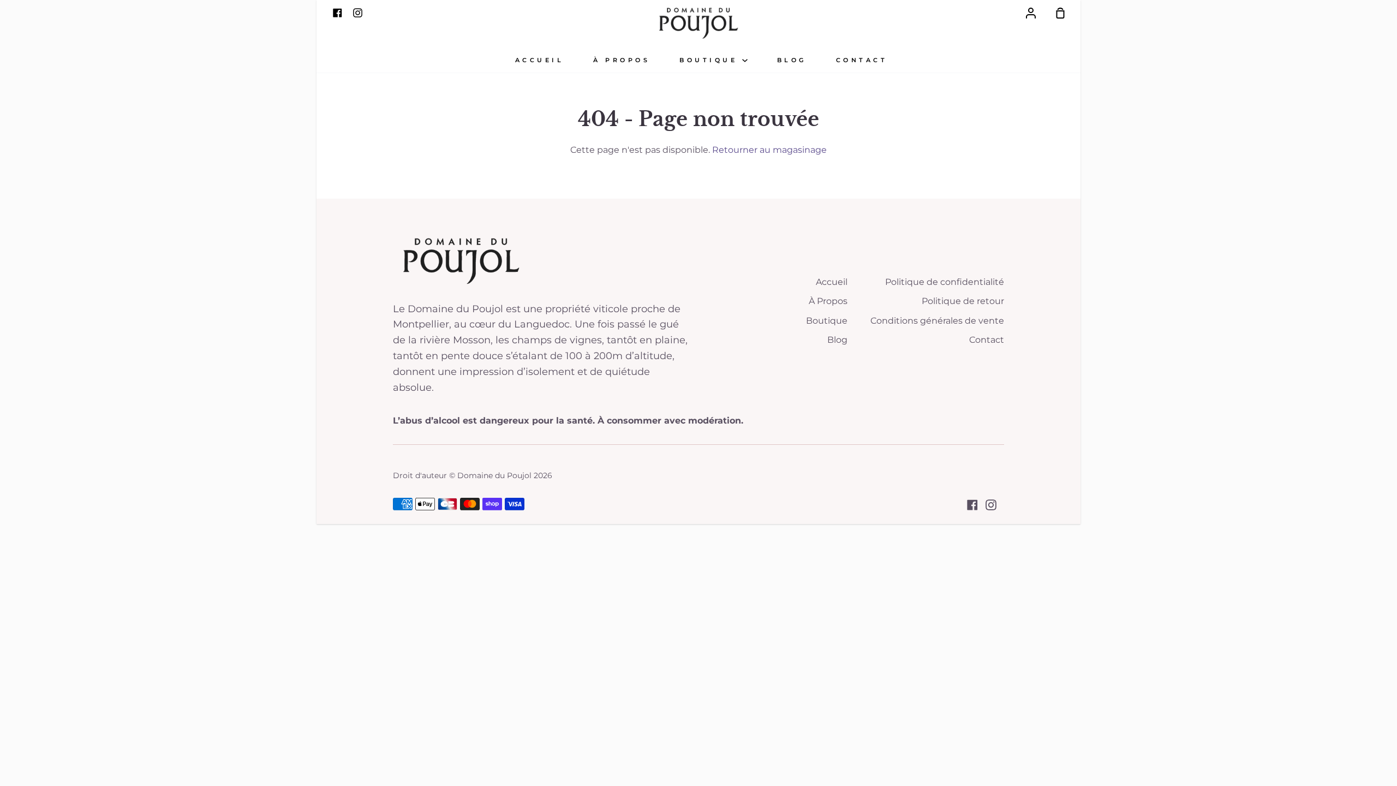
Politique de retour (963, 301)
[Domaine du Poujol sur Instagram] (991, 504)
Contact (862, 60)
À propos (621, 60)
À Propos (828, 301)
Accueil (539, 60)
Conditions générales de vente (937, 320)
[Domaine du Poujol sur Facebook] (972, 504)
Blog (792, 60)
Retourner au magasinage (769, 150)
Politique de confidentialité (944, 282)
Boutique (710, 60)
